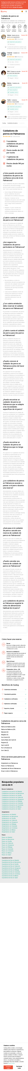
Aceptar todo (8, 1067)
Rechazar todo (19, 1067)
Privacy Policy (11, 1063)
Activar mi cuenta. (18, 7)
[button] (14, 689)
